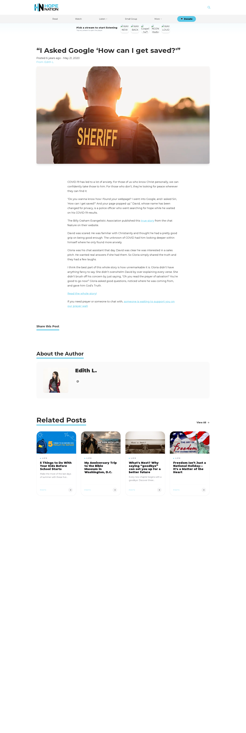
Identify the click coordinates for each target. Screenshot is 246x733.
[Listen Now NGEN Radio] (155, 29)
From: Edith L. (45, 62)
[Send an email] (77, 381)
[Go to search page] (209, 7)
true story (147, 220)
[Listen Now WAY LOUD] (166, 29)
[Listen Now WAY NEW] (125, 29)
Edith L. (86, 370)
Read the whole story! (82, 293)
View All (201, 422)
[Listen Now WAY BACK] (135, 29)
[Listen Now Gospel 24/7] (145, 29)
